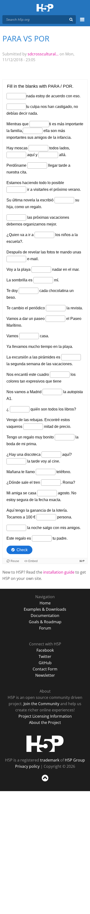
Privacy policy (27, 766)
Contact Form (45, 669)
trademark (49, 760)
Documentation (45, 615)
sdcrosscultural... (43, 54)
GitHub (45, 662)
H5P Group (75, 760)
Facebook (45, 650)
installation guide (58, 572)
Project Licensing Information (45, 716)
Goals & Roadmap (45, 621)
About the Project (45, 722)
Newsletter (45, 675)
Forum (45, 628)
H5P (45, 743)
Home (45, 603)
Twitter (45, 656)
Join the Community (41, 703)
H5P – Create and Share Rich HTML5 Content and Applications (45, 8)
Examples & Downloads (45, 609)
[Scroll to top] (45, 781)
